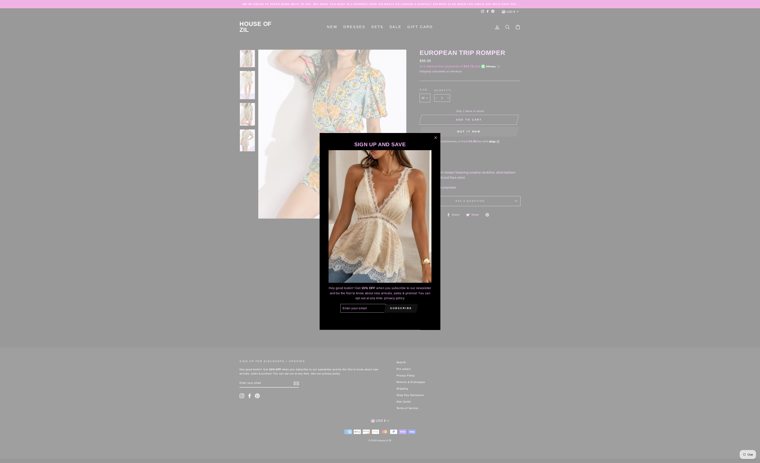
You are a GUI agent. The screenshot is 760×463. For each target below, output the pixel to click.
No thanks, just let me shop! (380, 318)
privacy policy (394, 298)
